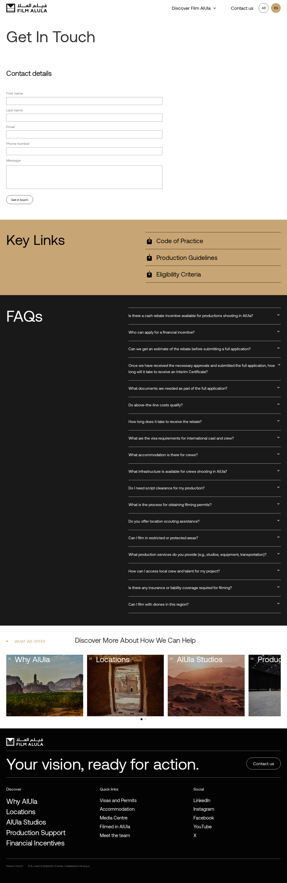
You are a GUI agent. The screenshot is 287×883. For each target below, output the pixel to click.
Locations (21, 811)
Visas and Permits (118, 800)
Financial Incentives (35, 842)
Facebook (203, 817)
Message (13, 160)
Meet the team (115, 835)
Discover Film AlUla (191, 8)
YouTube (202, 826)
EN (276, 8)
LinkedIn (201, 800)
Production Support (35, 832)
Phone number (18, 143)
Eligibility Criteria (178, 274)
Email (10, 127)
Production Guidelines (186, 257)
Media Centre (113, 817)
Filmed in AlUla (115, 826)
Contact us (242, 8)
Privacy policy (14, 866)
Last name (14, 110)
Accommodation (117, 809)
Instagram (203, 809)
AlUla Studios (26, 822)
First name (14, 93)
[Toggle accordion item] (278, 315)
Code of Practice (179, 240)
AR (264, 8)
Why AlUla (21, 801)
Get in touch (19, 199)
